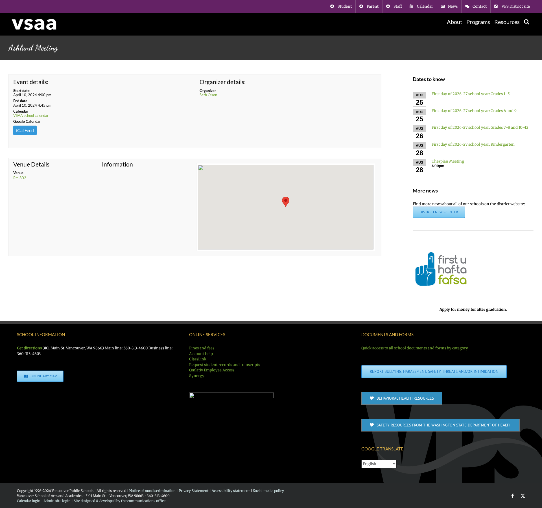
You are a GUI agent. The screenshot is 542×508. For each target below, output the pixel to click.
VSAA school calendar (31, 115)
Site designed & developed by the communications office (119, 501)
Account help (201, 353)
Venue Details (31, 164)
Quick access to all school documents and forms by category (414, 348)
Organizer (208, 90)
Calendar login (28, 501)
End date (20, 100)
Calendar (20, 111)
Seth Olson (208, 95)
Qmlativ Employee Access (211, 370)
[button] (526, 21)
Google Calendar (27, 121)
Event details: (30, 81)
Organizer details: (223, 81)
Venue (18, 172)
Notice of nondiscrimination (152, 491)
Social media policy (268, 491)
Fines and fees (201, 348)
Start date (21, 90)
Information (117, 164)
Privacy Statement (194, 491)
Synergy (196, 375)
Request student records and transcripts (224, 364)
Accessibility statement (231, 491)
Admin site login (57, 501)
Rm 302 (19, 178)
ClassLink (197, 359)
